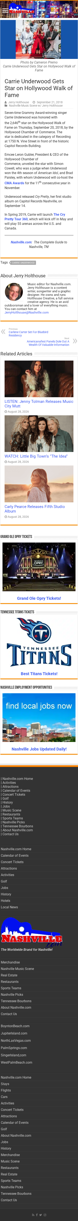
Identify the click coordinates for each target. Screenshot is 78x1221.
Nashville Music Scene (17, 969)
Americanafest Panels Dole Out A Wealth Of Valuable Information (48, 341)
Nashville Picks (13, 822)
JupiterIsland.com (14, 1033)
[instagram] (45, 1214)
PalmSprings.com (14, 1048)
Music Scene (11, 810)
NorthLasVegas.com (16, 1041)
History (7, 802)
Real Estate (9, 975)
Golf (5, 798)
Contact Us (10, 834)
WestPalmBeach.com (16, 1062)
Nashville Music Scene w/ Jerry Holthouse (36, 105)
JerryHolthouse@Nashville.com (27, 312)
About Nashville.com (17, 830)
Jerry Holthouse (18, 102)
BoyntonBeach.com (15, 1026)
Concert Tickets (13, 795)
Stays (5, 1084)
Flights (6, 1090)
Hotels (5, 901)
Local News (9, 907)
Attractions (10, 787)
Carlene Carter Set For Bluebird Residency (28, 332)
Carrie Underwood (23, 262)
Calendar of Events (16, 791)
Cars (4, 1097)
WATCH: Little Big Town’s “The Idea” (36, 456)
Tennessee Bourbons (17, 826)
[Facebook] (37, 1214)
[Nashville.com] (39, 9)
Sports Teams (12, 818)
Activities (9, 783)
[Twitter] (40, 1214)
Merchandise (10, 962)
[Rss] (33, 1214)
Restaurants (11, 814)
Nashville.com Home (17, 779)
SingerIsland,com (13, 1055)
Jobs (6, 806)
